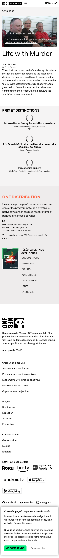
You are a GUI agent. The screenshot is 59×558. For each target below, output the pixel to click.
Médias (6, 446)
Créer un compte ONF (13, 362)
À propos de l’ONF (12, 350)
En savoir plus (38, 548)
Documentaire (30, 257)
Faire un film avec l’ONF (15, 385)
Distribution (8, 407)
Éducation (7, 413)
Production (8, 424)
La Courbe (28, 292)
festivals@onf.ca (19, 227)
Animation (28, 263)
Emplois (6, 451)
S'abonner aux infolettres (15, 368)
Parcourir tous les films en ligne (19, 374)
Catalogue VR (29, 280)
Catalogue (8, 11)
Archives (6, 418)
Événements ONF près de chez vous (21, 380)
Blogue (6, 401)
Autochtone (29, 275)
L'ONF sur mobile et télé (15, 462)
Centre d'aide (9, 440)
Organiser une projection (15, 391)
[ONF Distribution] (12, 3)
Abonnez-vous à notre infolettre (16, 230)
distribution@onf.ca (23, 224)
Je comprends (15, 548)
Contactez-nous (10, 434)
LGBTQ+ (26, 286)
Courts (26, 269)
